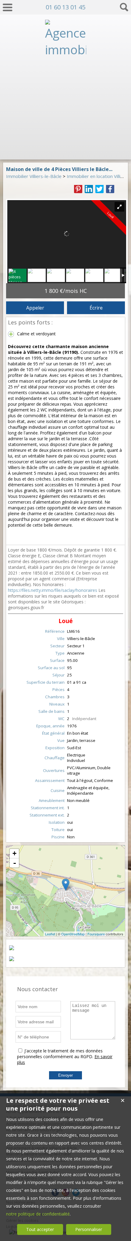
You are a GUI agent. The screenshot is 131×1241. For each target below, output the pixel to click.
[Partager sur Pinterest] (78, 189)
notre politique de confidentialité (38, 1214)
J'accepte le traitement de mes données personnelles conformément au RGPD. (60, 1053)
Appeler (35, 307)
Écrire (96, 307)
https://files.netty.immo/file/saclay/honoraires (52, 590)
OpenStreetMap (73, 933)
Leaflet (50, 933)
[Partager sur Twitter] (99, 189)
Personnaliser (88, 1229)
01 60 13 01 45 (65, 7)
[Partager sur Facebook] (110, 189)
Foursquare (96, 933)
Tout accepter (40, 1229)
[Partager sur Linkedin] (89, 189)
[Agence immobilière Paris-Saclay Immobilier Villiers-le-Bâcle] (65, 149)
